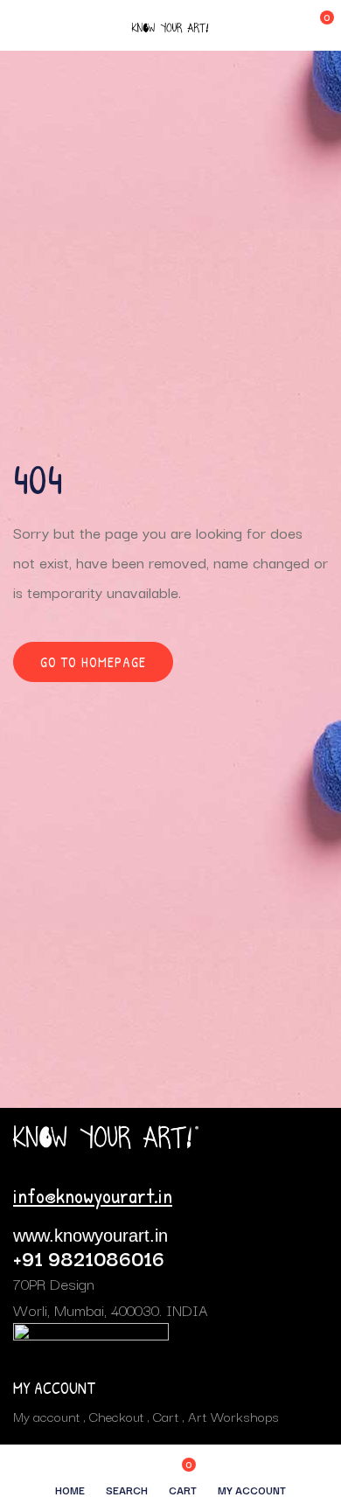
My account (46, 1415)
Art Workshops (233, 1415)
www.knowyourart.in (90, 1235)
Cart (166, 1415)
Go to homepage (93, 662)
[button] (315, 25)
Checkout (116, 1415)
